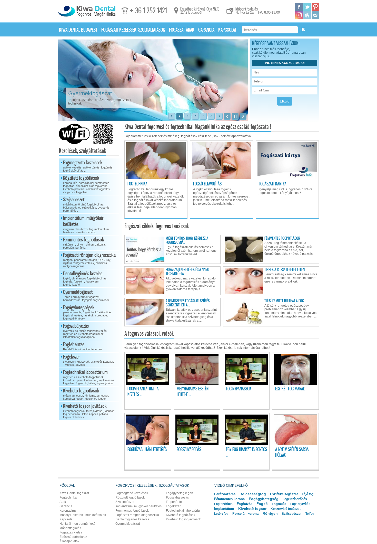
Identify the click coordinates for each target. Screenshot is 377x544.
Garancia (206, 30)
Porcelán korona (245, 513)
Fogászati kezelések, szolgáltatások (133, 30)
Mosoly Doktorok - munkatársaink (82, 515)
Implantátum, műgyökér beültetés (86, 224)
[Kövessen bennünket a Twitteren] (307, 7)
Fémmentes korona (229, 499)
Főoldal (67, 485)
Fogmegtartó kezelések (88, 166)
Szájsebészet (86, 204)
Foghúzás (244, 504)
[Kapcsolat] (315, 15)
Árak (62, 501)
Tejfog (309, 513)
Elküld (285, 101)
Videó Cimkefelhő (231, 485)
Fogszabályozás (85, 331)
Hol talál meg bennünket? (77, 523)
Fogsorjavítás (300, 504)
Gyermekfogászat (86, 295)
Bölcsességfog (253, 494)
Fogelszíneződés (295, 499)
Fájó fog (307, 494)
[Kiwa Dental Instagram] (299, 15)
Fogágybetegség (264, 499)
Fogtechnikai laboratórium (88, 377)
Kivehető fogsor (252, 509)
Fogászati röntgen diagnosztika (89, 260)
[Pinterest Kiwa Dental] (315, 7)
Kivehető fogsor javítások (88, 411)
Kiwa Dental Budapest (78, 30)
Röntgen (270, 513)
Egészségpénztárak (73, 536)
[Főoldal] (307, 15)
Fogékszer (88, 360)
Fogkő (262, 504)
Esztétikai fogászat (284, 494)
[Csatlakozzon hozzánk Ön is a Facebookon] (299, 7)
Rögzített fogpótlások (87, 184)
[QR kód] (102, 143)
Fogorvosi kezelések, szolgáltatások (152, 485)
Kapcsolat (227, 30)
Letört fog (221, 513)
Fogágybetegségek (87, 312)
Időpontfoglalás (70, 528)
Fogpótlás (279, 503)
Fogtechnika (68, 497)
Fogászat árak (181, 30)
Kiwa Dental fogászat (74, 493)
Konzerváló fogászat (286, 508)
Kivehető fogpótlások (86, 394)
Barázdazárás (224, 494)
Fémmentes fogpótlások (84, 243)
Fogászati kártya (70, 532)
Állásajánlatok (69, 541)
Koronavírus (67, 510)
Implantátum (224, 509)
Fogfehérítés (82, 346)
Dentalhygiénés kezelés (85, 278)
